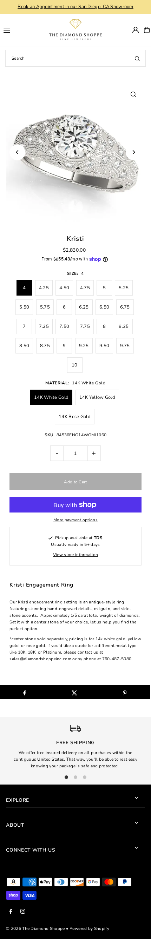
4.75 (85, 288)
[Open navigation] (18, 29)
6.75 (125, 307)
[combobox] (75, 58)
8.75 (45, 346)
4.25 (44, 288)
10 (75, 365)
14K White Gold (51, 397)
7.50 (64, 326)
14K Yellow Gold (97, 397)
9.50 (104, 346)
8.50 (24, 346)
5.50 (24, 307)
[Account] (135, 30)
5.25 (124, 288)
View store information (75, 554)
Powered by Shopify (89, 928)
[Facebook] (10, 912)
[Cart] (147, 30)
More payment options (75, 520)
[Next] (134, 152)
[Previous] (17, 152)
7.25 (44, 326)
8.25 (124, 326)
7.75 (85, 326)
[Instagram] (22, 912)
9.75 (125, 346)
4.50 (64, 288)
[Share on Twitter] (75, 692)
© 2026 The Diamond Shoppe (35, 928)
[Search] (137, 58)
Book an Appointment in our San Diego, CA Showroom (75, 7)
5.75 (45, 307)
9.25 (84, 346)
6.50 (104, 307)
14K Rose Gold (75, 417)
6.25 (84, 307)
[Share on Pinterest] (124, 692)
